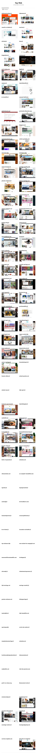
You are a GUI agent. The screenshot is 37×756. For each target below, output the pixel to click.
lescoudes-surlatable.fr (25, 529)
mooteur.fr (4, 83)
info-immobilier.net (24, 613)
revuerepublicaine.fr (24, 515)
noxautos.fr (22, 711)
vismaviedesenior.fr (24, 348)
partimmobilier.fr (23, 306)
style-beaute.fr (5, 292)
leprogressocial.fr (23, 487)
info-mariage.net (6, 585)
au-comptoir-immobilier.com (26, 473)
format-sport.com (6, 320)
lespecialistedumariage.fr (25, 432)
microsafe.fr (5, 571)
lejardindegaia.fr (23, 404)
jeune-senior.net (6, 348)
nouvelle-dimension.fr (7, 711)
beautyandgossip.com (24, 725)
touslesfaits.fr (5, 613)
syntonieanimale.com (7, 139)
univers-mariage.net (24, 180)
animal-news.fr (5, 390)
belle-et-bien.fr (5, 250)
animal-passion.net (24, 376)
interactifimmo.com (6, 236)
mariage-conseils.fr (24, 585)
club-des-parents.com (24, 669)
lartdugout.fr (22, 557)
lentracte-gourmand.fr (7, 404)
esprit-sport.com (6, 334)
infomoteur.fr (22, 13)
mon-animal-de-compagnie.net (27, 543)
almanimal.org (23, 250)
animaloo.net (22, 641)
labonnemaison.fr (23, 655)
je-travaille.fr (5, 97)
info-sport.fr (22, 390)
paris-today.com (6, 69)
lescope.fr (21, 236)
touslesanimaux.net (7, 278)
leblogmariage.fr (23, 599)
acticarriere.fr (22, 222)
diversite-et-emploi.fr (24, 738)
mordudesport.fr (23, 697)
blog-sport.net (5, 264)
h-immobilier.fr (5, 432)
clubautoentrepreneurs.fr (25, 571)
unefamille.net (5, 669)
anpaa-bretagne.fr (6, 167)
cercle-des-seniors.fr (24, 627)
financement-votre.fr (24, 683)
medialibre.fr (5, 418)
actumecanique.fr (6, 697)
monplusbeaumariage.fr (8, 641)
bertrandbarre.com (24, 501)
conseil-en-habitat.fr (7, 27)
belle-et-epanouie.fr (7, 459)
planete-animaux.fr (6, 180)
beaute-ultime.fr (6, 376)
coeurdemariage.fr (24, 320)
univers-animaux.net (7, 208)
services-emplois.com (7, 738)
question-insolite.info (24, 167)
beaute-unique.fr (6, 445)
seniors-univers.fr (6, 194)
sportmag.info (5, 627)
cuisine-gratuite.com (24, 139)
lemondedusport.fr (24, 362)
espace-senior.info (23, 334)
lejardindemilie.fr (23, 83)
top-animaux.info (6, 543)
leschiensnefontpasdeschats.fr (9, 655)
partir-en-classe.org (7, 683)
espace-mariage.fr (6, 362)
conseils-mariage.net (24, 264)
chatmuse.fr (22, 55)
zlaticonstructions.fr (7, 13)
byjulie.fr (21, 69)
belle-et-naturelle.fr (24, 445)
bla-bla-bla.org (23, 292)
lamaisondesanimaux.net (25, 208)
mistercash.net (23, 418)
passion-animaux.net (7, 599)
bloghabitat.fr (5, 55)
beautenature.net (6, 125)
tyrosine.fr (4, 487)
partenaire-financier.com (25, 111)
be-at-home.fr (5, 529)
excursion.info (5, 153)
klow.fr (21, 41)
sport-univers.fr (23, 278)
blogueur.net (22, 125)
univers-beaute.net (24, 194)
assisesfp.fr (4, 501)
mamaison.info (23, 153)
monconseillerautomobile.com (9, 557)
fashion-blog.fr (5, 222)
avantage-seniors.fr (7, 725)
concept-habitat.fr (23, 97)
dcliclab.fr (4, 41)
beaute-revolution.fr (7, 306)
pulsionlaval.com (6, 111)
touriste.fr (21, 27)
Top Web (18, 3)
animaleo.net (22, 459)
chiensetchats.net (6, 473)
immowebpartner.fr (6, 515)
